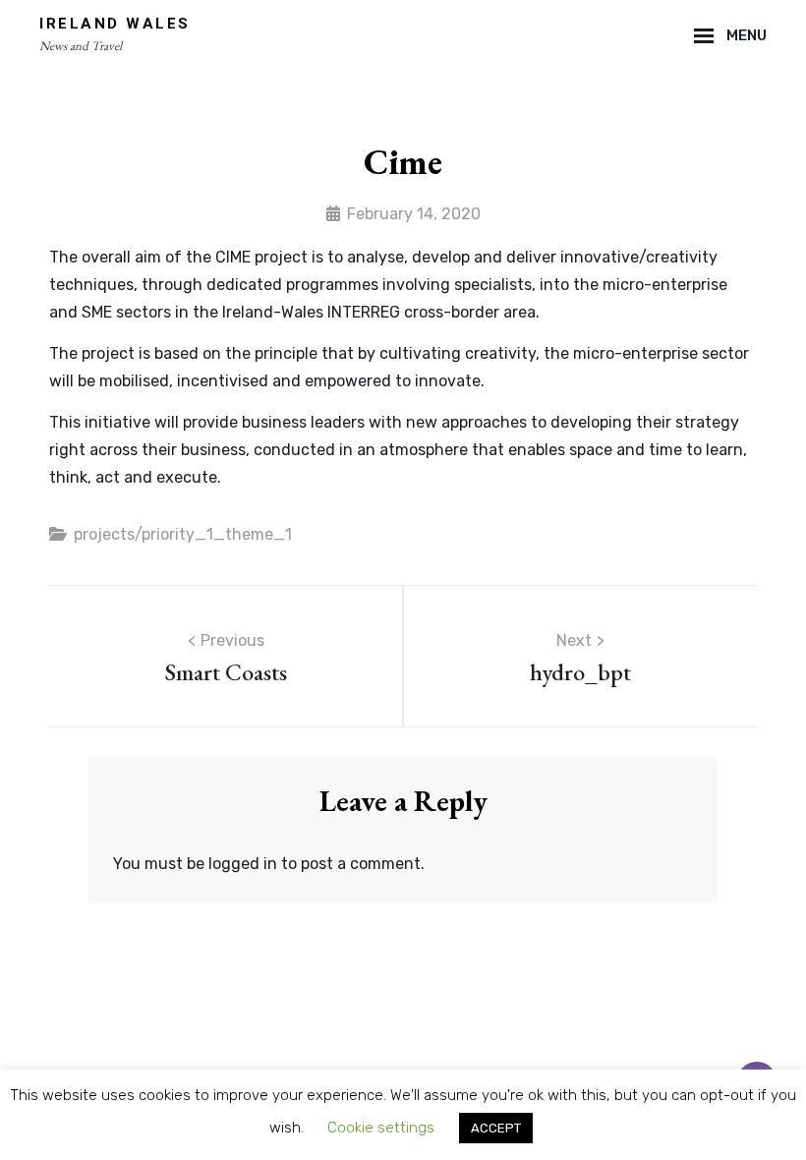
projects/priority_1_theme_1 (183, 534)
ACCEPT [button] (496, 1128)
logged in (242, 863)
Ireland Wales (115, 23)
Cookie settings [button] (380, 1127)
